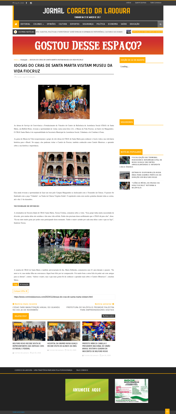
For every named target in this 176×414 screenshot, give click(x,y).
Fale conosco (155, 3)
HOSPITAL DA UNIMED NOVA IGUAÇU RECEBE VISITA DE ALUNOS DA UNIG (62, 344)
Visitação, (31, 77)
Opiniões (51, 24)
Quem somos (140, 3)
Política (101, 24)
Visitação (23, 60)
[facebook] (26, 3)
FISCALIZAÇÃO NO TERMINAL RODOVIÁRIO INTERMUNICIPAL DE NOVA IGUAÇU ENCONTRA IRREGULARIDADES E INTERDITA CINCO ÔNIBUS (141, 162)
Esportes (74, 24)
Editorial (25, 24)
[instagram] (31, 3)
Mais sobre (109, 316)
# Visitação (24, 284)
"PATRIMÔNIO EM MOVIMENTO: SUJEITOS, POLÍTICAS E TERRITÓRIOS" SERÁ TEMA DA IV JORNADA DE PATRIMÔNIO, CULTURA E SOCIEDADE (60, 32)
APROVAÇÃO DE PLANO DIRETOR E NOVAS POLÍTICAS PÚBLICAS (145, 32)
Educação (135, 24)
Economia (113, 24)
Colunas (37, 24)
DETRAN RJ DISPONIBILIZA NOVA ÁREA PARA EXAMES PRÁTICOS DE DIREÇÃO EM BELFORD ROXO (146, 174)
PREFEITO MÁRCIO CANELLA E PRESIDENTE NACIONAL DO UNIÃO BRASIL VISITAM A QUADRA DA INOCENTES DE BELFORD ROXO (96, 347)
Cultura (63, 24)
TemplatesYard (18, 412)
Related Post (21, 316)
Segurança (88, 24)
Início (128, 3)
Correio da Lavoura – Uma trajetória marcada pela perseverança (43, 370)
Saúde (124, 24)
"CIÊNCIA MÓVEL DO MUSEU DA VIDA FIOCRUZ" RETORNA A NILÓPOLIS (146, 185)
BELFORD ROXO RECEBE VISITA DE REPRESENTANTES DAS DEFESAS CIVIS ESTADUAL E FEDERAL (28, 346)
